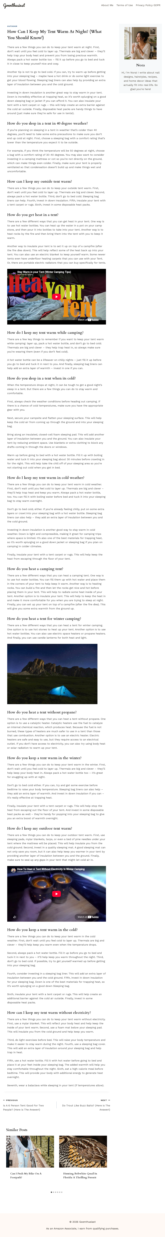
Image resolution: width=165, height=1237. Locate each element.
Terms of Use (124, 5)
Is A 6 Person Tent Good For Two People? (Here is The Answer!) (23, 1105)
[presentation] (30, 1152)
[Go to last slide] (10, 1163)
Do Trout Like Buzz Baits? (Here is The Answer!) (86, 1105)
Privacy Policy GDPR (148, 5)
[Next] (103, 1163)
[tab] (51, 1192)
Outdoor (12, 26)
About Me (107, 5)
